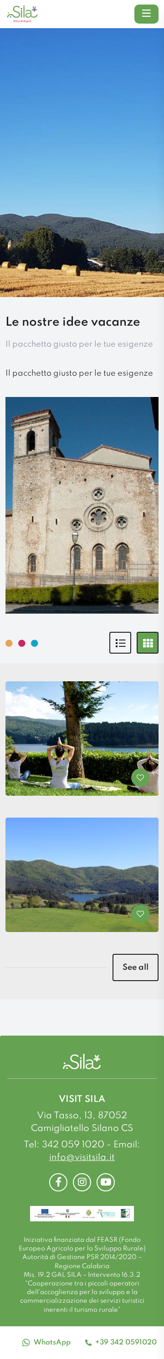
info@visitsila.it (82, 1157)
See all (136, 967)
